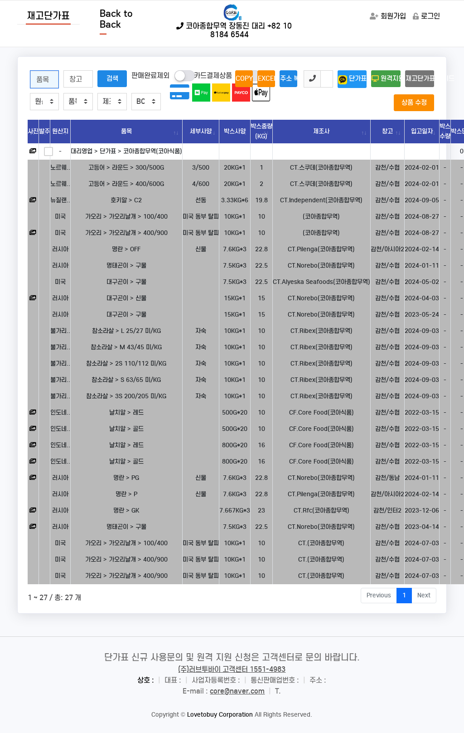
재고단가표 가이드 (420, 78)
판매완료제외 (150, 75)
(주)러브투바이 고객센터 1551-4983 (231, 669)
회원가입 (393, 16)
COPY (244, 78)
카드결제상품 (213, 75)
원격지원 (390, 78)
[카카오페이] (221, 92)
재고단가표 (48, 16)
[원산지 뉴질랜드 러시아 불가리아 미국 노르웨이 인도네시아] (44, 101)
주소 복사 (288, 78)
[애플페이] (261, 92)
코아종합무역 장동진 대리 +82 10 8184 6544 (238, 30)
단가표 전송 (357, 78)
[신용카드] (181, 95)
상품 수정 (414, 102)
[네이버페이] (201, 92)
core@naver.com (237, 691)
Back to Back (116, 19)
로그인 (430, 16)
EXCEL (266, 78)
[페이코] (241, 92)
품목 (126, 131)
